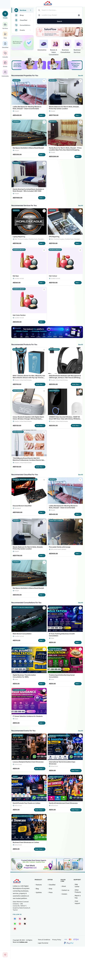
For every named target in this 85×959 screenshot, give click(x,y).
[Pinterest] (15, 929)
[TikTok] (25, 924)
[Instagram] (20, 919)
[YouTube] (20, 924)
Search (59, 21)
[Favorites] (5, 954)
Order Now (39, 384)
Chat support (77, 902)
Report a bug (77, 897)
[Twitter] (25, 919)
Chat (40, 512)
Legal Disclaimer (43, 943)
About (63, 886)
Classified (51, 885)
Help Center (76, 885)
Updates (38, 892)
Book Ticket (38, 768)
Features (38, 885)
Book (40, 115)
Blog (37, 888)
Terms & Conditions (44, 939)
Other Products (77, 891)
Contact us (65, 890)
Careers (64, 894)
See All (80, 75)
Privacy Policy (56, 939)
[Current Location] (79, 15)
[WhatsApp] (15, 924)
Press (50, 892)
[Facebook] (15, 919)
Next (81, 48)
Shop (50, 888)
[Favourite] (44, 81)
